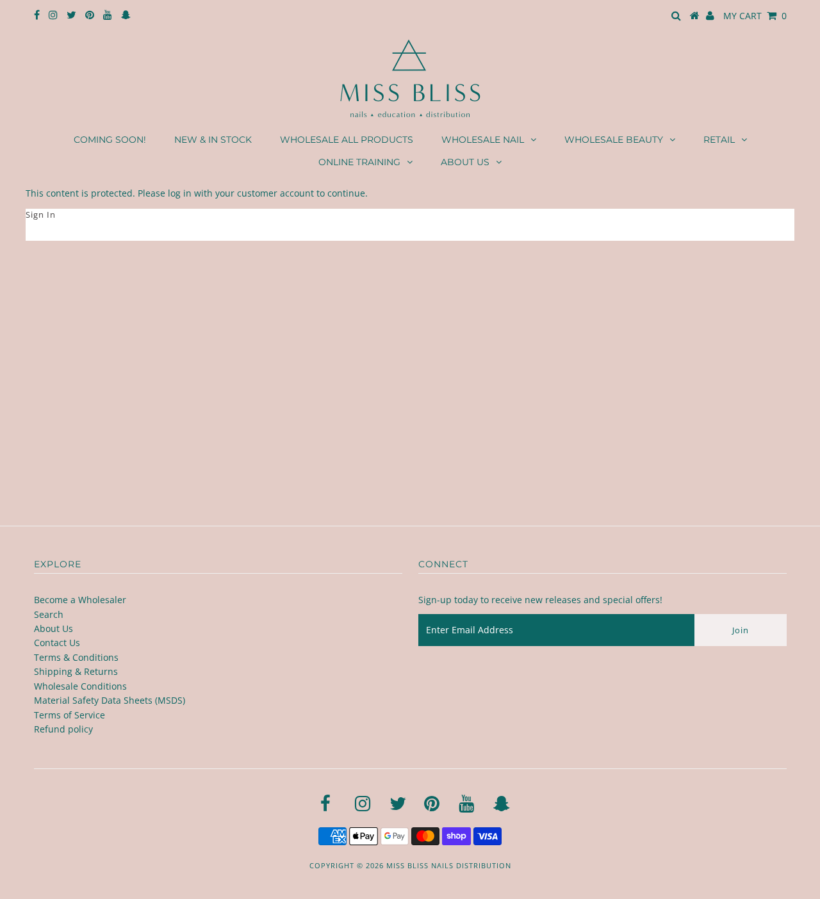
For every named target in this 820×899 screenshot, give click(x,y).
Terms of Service (69, 715)
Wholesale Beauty (613, 139)
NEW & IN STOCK (213, 139)
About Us (465, 162)
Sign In (41, 214)
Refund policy (63, 729)
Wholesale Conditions (80, 686)
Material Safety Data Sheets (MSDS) (109, 700)
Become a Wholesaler (80, 600)
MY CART (755, 16)
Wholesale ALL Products (346, 139)
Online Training (359, 162)
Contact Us (57, 642)
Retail (719, 139)
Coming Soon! (110, 139)
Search (48, 614)
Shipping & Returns (76, 671)
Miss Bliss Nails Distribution (448, 865)
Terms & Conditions (76, 657)
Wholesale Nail (482, 139)
